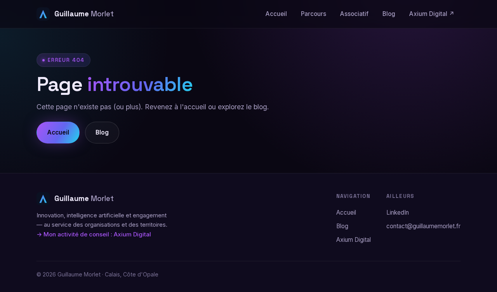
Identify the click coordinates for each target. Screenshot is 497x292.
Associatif (354, 13)
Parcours (313, 13)
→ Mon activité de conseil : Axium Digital (93, 234)
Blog (388, 13)
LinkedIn (397, 212)
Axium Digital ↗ (432, 13)
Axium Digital (353, 239)
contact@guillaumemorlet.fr (423, 226)
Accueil (276, 13)
